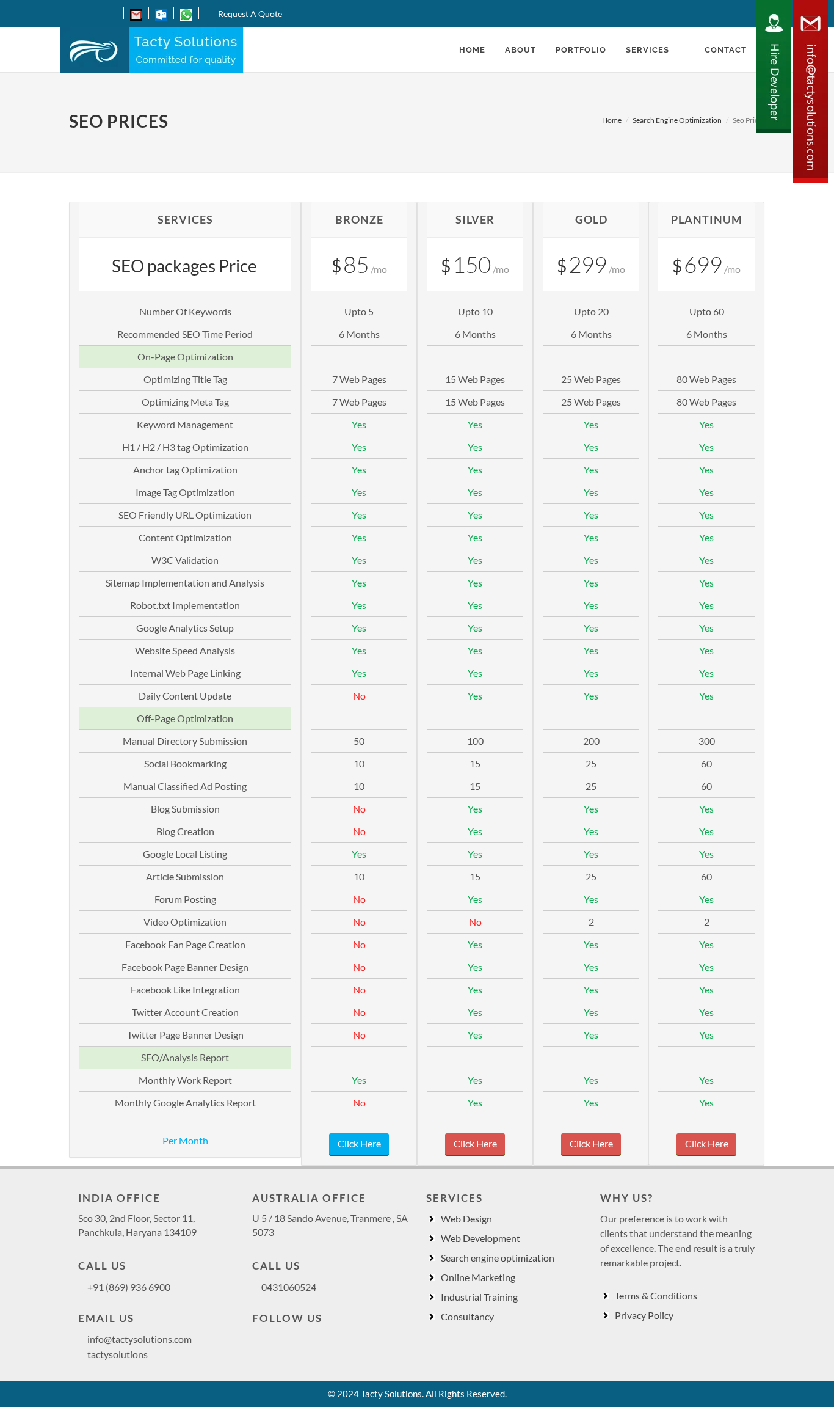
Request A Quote (250, 14)
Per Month (185, 1140)
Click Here (359, 1143)
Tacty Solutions (391, 1393)
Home (612, 120)
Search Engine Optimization (677, 120)
